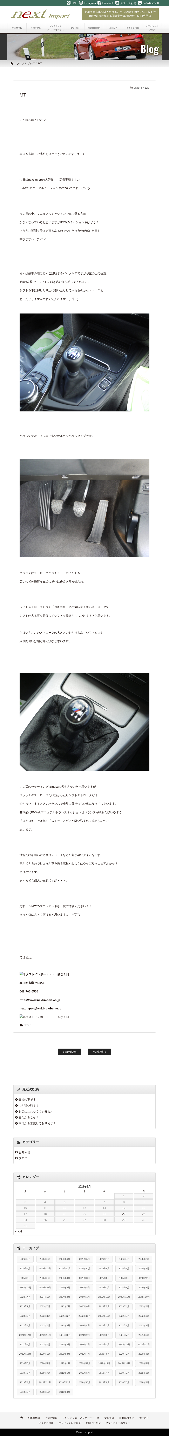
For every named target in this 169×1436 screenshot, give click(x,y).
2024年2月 (64, 1297)
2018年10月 (84, 1382)
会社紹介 (144, 1418)
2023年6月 (84, 1306)
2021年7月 (124, 1335)
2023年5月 (104, 1306)
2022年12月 (65, 1316)
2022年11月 (84, 1316)
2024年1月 (84, 1297)
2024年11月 (25, 1287)
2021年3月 (64, 1344)
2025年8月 (124, 1268)
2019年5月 (84, 1373)
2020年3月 (25, 1363)
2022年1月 (143, 1325)
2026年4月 (104, 1259)
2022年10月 (104, 1316)
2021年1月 (104, 1344)
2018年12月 (45, 1382)
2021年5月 (25, 1344)
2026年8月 (25, 1259)
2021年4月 (45, 1344)
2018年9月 (104, 1382)
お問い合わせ (93, 1423)
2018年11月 (65, 1382)
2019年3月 (124, 1373)
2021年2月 (84, 1344)
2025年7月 (143, 1268)
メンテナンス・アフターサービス (80, 1418)
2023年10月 (144, 1297)
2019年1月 (25, 1382)
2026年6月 (64, 1259)
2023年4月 (124, 1306)
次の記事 (98, 1052)
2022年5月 (64, 1325)
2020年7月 (84, 1354)
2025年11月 (65, 1268)
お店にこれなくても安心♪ (35, 1111)
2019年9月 (143, 1363)
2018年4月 (64, 1392)
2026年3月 (124, 1259)
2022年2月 (124, 1325)
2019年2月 (143, 1373)
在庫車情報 (34, 1418)
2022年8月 (143, 1316)
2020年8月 (64, 1354)
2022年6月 (45, 1325)
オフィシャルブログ (70, 1423)
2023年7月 (64, 1306)
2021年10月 (65, 1335)
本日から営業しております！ (37, 1123)
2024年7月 (104, 1287)
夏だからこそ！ (29, 1117)
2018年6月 (25, 1392)
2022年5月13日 (141, 88)
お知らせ (24, 1152)
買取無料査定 (126, 1418)
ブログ (20, 63)
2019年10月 (124, 1363)
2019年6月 (64, 1373)
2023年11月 (124, 1297)
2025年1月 (124, 1278)
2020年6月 (104, 1354)
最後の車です (27, 1099)
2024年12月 (144, 1278)
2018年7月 (143, 1382)
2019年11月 (104, 1363)
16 (143, 1207)
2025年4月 (64, 1278)
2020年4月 (143, 1354)
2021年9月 (84, 1335)
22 (124, 1213)
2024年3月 (45, 1297)
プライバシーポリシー (118, 1423)
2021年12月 (25, 1335)
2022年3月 (104, 1325)
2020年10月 (25, 1354)
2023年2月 (25, 1316)
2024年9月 (64, 1287)
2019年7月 (45, 1373)
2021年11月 (45, 1335)
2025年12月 (45, 1268)
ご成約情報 (51, 1418)
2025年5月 (45, 1278)
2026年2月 (143, 1259)
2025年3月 (84, 1278)
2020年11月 (144, 1344)
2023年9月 (25, 1306)
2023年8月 (45, 1306)
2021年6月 (143, 1335)
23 (143, 1213)
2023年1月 (45, 1316)
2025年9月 (104, 1268)
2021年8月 (104, 1335)
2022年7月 (25, 1325)
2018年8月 (124, 1382)
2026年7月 (45, 1259)
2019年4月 (104, 1373)
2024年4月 (25, 1297)
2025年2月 (104, 1278)
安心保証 (109, 1418)
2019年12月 (84, 1363)
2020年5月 (124, 1354)
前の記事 (70, 1052)
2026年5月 (84, 1259)
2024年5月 (143, 1287)
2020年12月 (124, 1344)
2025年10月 (84, 1268)
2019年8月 (25, 1373)
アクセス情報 (46, 1423)
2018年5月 (45, 1392)
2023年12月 (104, 1297)
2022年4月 (84, 1325)
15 (124, 1207)
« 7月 (18, 1231)
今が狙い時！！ (29, 1105)
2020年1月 (64, 1363)
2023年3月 (143, 1306)
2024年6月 (124, 1287)
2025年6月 (25, 1278)
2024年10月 (45, 1287)
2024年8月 (84, 1287)
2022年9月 (124, 1316)
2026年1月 (25, 1268)
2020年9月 (45, 1354)
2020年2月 (45, 1363)
